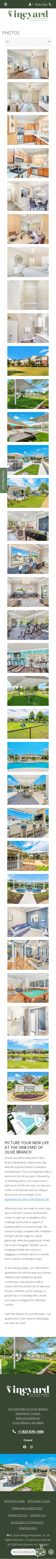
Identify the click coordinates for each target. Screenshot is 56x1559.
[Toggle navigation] (5, 4)
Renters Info (28, 1528)
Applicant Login (39, 1501)
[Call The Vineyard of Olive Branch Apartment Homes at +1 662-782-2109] (50, 4)
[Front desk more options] (51, 1552)
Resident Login (14, 1501)
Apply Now (41, 4)
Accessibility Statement (27, 1522)
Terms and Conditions (27, 1508)
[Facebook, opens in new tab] (24, 1447)
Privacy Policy (17, 1515)
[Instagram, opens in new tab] (31, 1447)
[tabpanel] (28, 592)
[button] (31, 4)
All (7, 41)
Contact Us (38, 1515)
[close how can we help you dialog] (33, 1552)
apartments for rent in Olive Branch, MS (27, 1199)
